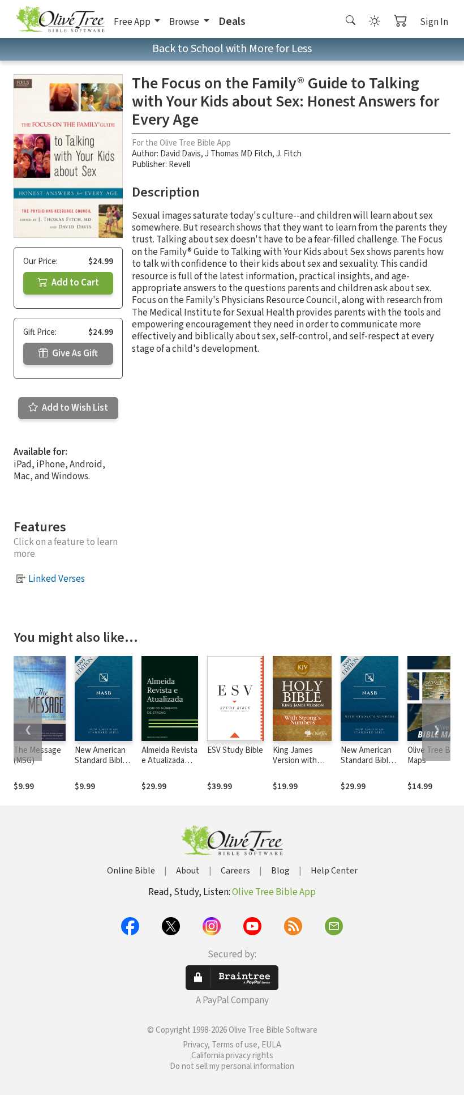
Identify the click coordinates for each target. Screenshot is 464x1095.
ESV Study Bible (235, 750)
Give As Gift (74, 353)
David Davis (180, 154)
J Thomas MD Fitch (238, 154)
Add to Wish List (74, 408)
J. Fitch (289, 154)
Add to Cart (74, 282)
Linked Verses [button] (56, 579)
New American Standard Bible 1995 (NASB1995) (101, 766)
